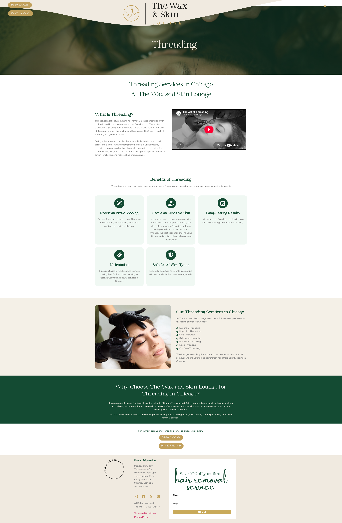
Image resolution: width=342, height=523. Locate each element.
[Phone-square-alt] (158, 496)
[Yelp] (151, 496)
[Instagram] (136, 496)
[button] (313, 6)
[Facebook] (143, 496)
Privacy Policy (141, 517)
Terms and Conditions (145, 513)
